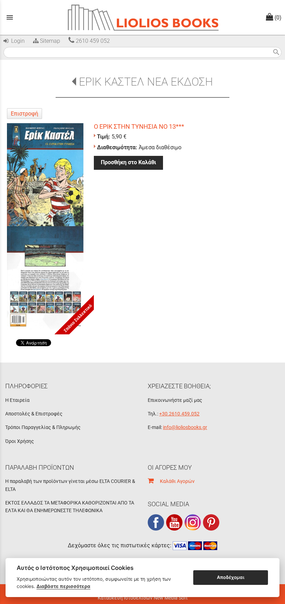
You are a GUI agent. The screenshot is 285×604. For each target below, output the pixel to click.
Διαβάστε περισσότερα (63, 586)
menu (10, 17)
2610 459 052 (92, 41)
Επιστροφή (24, 113)
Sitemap (49, 41)
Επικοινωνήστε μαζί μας (175, 400)
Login (16, 41)
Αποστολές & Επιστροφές (34, 413)
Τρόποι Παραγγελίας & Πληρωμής (43, 427)
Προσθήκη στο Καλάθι (128, 162)
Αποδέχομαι (230, 577)
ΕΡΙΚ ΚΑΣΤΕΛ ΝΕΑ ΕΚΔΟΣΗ (146, 81)
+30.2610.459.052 (179, 413)
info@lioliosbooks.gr (185, 427)
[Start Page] (142, 17)
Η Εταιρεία (17, 400)
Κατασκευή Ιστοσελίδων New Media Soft (143, 598)
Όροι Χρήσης (19, 441)
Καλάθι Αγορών (174, 481)
